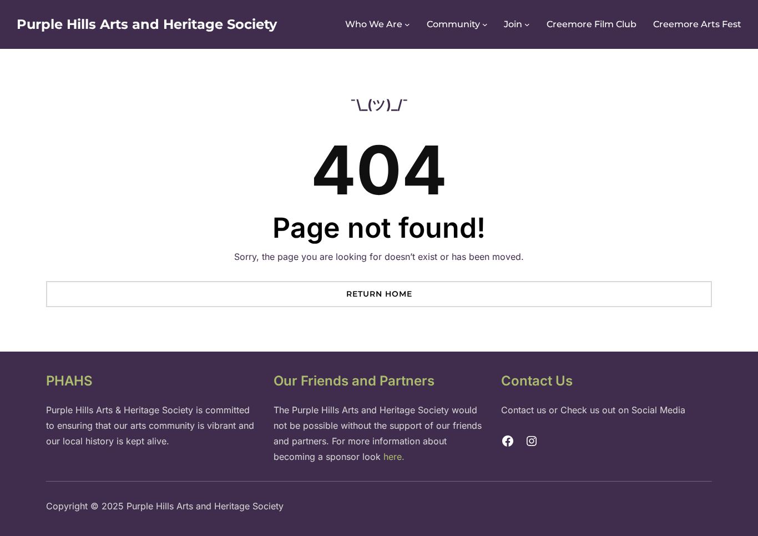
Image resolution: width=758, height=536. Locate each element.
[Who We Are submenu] (407, 24)
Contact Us (537, 381)
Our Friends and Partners (354, 381)
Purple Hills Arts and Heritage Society (147, 24)
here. (394, 456)
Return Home (379, 294)
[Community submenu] (485, 24)
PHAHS (69, 381)
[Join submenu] (527, 24)
